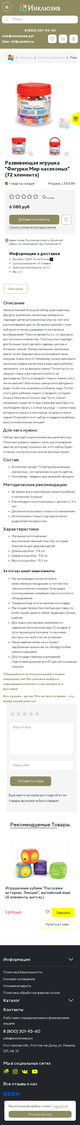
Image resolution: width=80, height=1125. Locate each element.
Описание (15, 288)
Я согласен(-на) (40, 1114)
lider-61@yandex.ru (18, 41)
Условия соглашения (19, 979)
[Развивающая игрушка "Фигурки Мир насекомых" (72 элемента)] (19, 146)
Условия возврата (17, 986)
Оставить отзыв (30, 781)
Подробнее (60, 1106)
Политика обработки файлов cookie (31, 993)
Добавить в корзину (34, 219)
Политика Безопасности (22, 972)
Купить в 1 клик (57, 924)
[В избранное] (66, 219)
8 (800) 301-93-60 (40, 30)
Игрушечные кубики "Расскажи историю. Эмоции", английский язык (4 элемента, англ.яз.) (37, 892)
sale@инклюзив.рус (18, 36)
